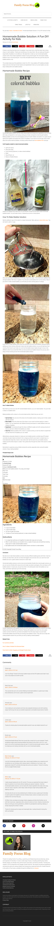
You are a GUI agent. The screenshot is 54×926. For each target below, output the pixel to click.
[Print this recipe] (3, 459)
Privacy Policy (6, 900)
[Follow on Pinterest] (23, 825)
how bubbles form (39, 140)
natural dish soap (43, 220)
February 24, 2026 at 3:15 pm (12, 758)
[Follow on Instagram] (33, 825)
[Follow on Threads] (43, 825)
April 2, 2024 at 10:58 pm (11, 687)
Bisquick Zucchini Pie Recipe (9, 886)
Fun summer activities (8, 642)
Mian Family (8, 756)
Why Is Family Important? (8, 883)
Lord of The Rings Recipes (8, 881)
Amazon (36, 868)
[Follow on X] (14, 825)
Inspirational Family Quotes (9, 884)
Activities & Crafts (11, 467)
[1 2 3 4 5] (4, 478)
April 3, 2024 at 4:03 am (11, 704)
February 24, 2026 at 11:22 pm (12, 778)
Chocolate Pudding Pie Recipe (9, 879)
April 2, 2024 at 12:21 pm (11, 670)
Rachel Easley (7, 463)
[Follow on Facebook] (4, 825)
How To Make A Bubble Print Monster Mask (13, 646)
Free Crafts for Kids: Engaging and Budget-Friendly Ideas (17, 650)
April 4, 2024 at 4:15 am (11, 737)
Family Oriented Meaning (8, 888)
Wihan (6, 777)
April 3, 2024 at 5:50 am (11, 721)
